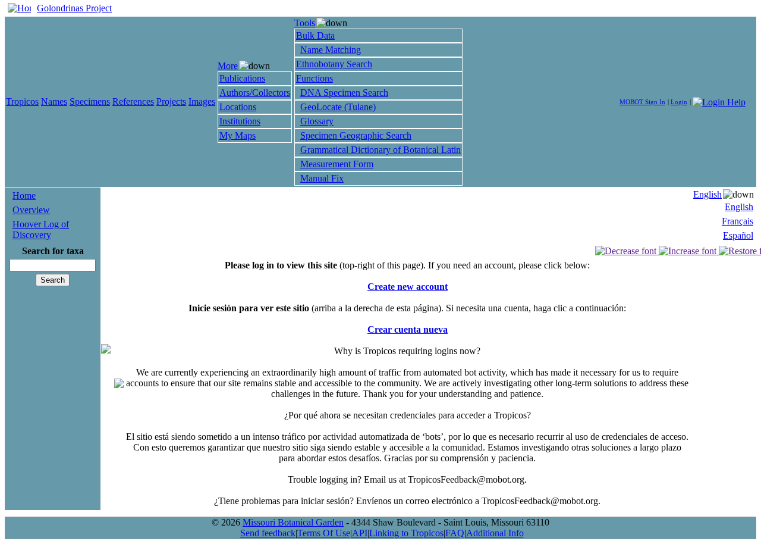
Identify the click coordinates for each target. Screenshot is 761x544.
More (228, 66)
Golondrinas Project (74, 8)
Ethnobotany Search (334, 64)
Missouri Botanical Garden (293, 522)
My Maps (237, 135)
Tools (304, 23)
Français (737, 221)
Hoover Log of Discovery (40, 229)
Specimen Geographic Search (355, 135)
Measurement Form (336, 164)
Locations (237, 107)
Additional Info (495, 533)
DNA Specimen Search (344, 92)
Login (679, 101)
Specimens (90, 101)
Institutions (239, 121)
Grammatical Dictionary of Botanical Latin (380, 150)
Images (201, 101)
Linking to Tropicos (406, 533)
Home (24, 195)
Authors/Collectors (254, 92)
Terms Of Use (323, 533)
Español (738, 235)
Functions (314, 78)
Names (54, 101)
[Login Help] (719, 101)
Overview (31, 210)
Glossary (317, 121)
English (707, 194)
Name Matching (330, 50)
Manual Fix (322, 178)
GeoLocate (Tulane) (338, 107)
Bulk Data (315, 35)
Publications (242, 78)
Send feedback (267, 533)
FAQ (454, 533)
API (359, 533)
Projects (171, 101)
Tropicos (22, 101)
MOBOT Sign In (642, 101)
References (133, 101)
